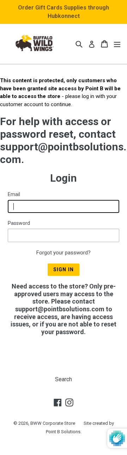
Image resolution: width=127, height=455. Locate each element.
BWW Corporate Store (52, 423)
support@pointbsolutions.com (59, 309)
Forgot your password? (63, 252)
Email (14, 194)
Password (19, 223)
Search (63, 379)
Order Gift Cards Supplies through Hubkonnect (63, 11)
